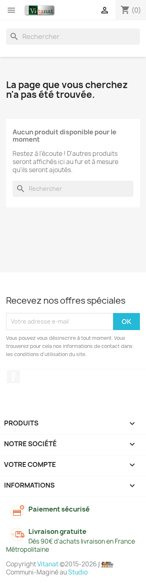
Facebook (13, 376)
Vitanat (47, 564)
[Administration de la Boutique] (107, 564)
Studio (78, 572)
